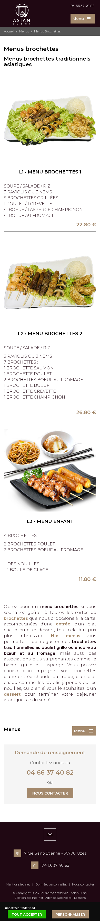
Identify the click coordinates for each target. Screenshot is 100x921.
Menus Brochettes (47, 31)
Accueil (9, 31)
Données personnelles (51, 884)
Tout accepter (27, 914)
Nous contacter (50, 793)
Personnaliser (70, 914)
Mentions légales (18, 884)
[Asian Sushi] (21, 18)
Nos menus (65, 635)
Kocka (67, 898)
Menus (24, 31)
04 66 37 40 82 (82, 6)
